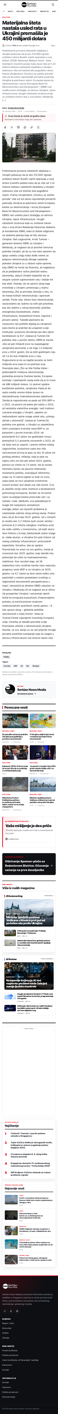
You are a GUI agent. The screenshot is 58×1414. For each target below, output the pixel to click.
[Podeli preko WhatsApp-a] (25, 127)
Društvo (44, 11)
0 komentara (42, 111)
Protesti (32, 11)
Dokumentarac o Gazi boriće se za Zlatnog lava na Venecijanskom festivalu (31, 1215)
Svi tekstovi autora (25, 694)
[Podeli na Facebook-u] (5, 127)
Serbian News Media (16, 108)
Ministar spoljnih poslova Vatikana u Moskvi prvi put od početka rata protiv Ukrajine (42, 800)
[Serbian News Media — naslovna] (29, 5)
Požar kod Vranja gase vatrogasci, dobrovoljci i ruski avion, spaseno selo (35, 1259)
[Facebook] (11, 1311)
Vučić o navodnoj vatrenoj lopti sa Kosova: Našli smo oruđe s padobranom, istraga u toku (36, 1200)
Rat (27, 666)
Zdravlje (5, 1338)
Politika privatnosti (10, 1355)
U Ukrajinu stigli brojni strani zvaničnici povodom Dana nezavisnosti (42, 736)
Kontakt (5, 1370)
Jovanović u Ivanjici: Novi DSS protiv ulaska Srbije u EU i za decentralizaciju (42, 768)
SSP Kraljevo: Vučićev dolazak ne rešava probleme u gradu (30, 1173)
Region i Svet (8, 731)
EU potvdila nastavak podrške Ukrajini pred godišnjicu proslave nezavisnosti (15, 736)
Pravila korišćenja (9, 1350)
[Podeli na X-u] (11, 127)
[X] (4, 1311)
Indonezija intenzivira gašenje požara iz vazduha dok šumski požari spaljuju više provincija (34, 942)
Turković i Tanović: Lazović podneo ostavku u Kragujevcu (28, 1134)
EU (22, 666)
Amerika (7, 666)
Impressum (7, 1365)
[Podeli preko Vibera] (18, 127)
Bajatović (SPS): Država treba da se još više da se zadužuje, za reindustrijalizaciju (15, 768)
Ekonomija (6, 1328)
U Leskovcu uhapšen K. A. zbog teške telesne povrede (29, 1155)
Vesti (10, 11)
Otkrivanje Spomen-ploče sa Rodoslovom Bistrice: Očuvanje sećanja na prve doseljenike (27, 866)
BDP (15, 666)
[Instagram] (17, 1311)
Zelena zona (24, 1255)
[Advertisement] (29, 1072)
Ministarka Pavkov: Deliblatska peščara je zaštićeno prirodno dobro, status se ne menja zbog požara (13, 802)
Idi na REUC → (49, 895)
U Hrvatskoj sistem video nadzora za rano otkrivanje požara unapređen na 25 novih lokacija (36, 1244)
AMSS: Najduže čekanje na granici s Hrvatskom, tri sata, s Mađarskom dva (35, 1230)
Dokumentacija (8, 1397)
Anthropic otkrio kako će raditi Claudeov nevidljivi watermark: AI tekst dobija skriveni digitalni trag (35, 1008)
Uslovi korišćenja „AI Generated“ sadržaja (20, 1360)
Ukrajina (36, 666)
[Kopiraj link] (31, 127)
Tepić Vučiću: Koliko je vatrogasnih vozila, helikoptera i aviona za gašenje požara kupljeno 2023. (31, 1145)
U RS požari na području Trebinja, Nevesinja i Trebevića (31, 932)
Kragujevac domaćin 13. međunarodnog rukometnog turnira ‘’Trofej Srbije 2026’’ (30, 1164)
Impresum (6, 1387)
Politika (20, 11)
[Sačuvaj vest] (38, 127)
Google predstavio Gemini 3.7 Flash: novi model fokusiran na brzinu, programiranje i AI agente (35, 996)
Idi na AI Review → (47, 958)
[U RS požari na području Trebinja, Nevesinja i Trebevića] (10, 933)
